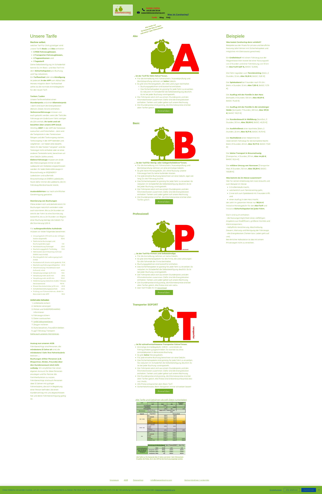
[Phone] (143, 9)
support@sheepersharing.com (153, 13)
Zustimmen (309, 490)
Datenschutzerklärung (165, 490)
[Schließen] (318, 490)
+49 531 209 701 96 (153, 10)
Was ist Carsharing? (178, 14)
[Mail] (138, 12)
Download (162, 288)
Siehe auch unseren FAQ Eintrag (44, 334)
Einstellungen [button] (276, 490)
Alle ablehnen (292, 490)
